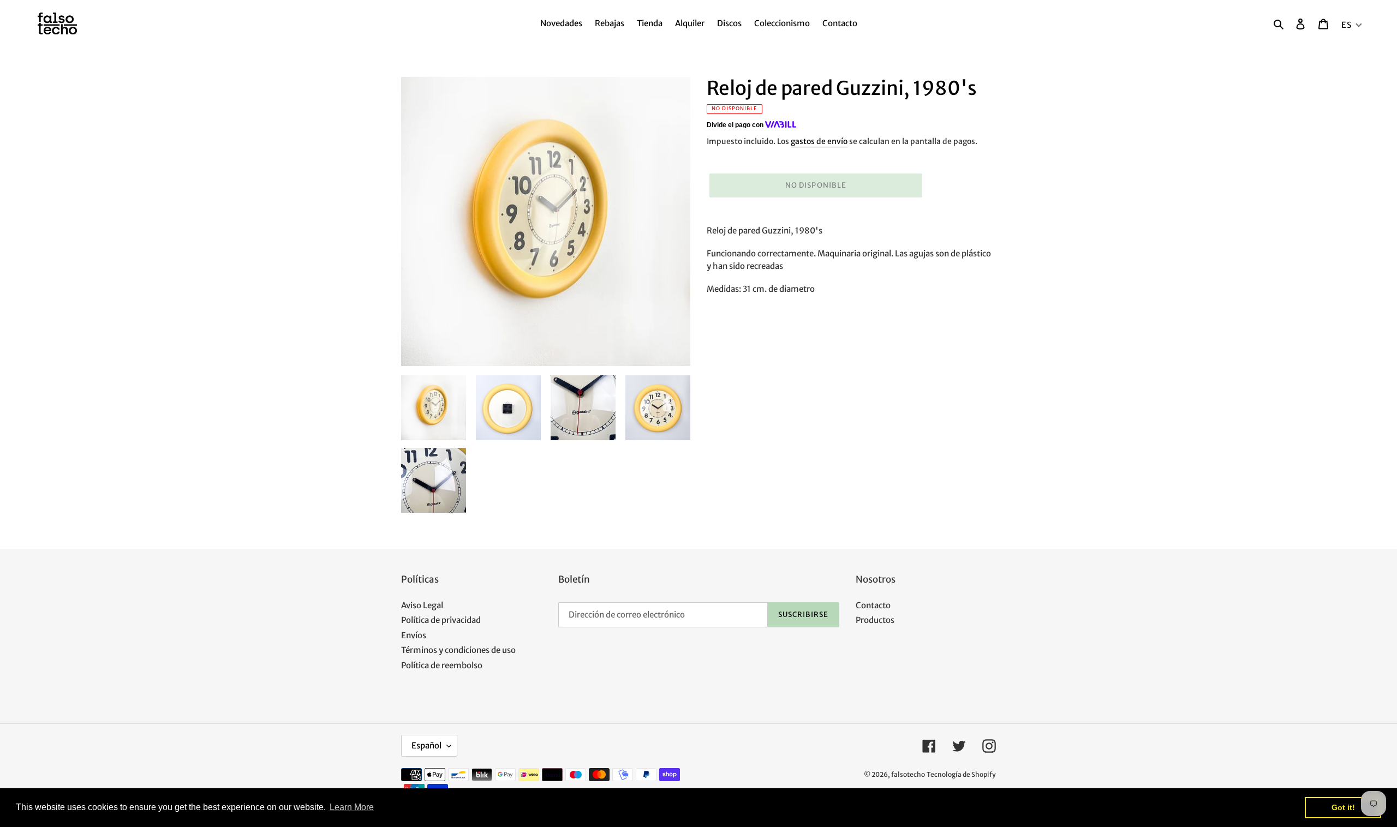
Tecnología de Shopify (961, 774)
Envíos (413, 635)
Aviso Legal (422, 605)
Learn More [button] (352, 807)
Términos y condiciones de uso (458, 650)
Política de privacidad (441, 620)
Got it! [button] (1343, 807)
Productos (875, 620)
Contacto (873, 605)
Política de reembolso (441, 665)
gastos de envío (819, 141)
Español (426, 745)
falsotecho (908, 774)
